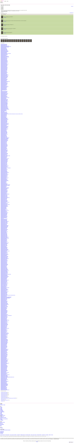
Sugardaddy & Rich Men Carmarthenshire (4, 188)
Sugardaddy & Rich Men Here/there (4, 79)
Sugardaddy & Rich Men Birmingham (4, 243)
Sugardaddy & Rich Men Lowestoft (4, 354)
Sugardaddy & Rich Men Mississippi (4, 247)
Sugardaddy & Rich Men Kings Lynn (4, 119)
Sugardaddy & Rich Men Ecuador (4, 44)
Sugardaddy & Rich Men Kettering (4, 198)
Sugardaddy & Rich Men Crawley (4, 163)
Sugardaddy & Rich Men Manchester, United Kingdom (6, 53)
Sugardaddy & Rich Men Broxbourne (4, 67)
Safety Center (2, 431)
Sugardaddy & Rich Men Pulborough (4, 361)
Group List (1, 410)
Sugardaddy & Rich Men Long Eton (4, 331)
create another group (71, 12)
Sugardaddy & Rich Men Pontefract (4, 363)
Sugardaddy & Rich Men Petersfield (4, 104)
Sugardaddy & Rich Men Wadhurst (4, 343)
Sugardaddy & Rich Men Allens (4, 128)
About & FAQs (2, 416)
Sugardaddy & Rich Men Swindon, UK (4, 50)
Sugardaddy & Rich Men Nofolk (4, 259)
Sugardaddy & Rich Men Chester (4, 45)
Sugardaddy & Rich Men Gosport (4, 136)
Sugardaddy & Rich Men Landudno (4, 49)
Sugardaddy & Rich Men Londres (4, 199)
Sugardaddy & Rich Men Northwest (4, 227)
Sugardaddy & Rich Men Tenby (4, 371)
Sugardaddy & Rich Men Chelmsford (4, 339)
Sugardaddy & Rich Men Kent (3, 207)
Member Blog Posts (2, 415)
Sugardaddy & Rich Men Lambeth (4, 194)
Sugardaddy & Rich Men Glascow (4, 190)
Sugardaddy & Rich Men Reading (4, 308)
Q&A (1, 413)
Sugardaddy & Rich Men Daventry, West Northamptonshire (6, 315)
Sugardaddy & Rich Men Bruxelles (4, 345)
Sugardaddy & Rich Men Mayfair (4, 66)
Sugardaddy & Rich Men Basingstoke (4, 370)
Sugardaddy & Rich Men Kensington (4, 311)
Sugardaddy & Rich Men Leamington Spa (4, 254)
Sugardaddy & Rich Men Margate (4, 112)
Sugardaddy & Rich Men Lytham (4, 219)
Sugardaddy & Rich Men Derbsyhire (4, 150)
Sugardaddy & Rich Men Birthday (4, 52)
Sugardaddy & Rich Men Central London (4, 166)
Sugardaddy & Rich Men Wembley (4, 141)
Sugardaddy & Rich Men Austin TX (4, 151)
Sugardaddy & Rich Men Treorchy (4, 133)
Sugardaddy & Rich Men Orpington (4, 233)
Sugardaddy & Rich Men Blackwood (4, 310)
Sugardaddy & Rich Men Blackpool (4, 255)
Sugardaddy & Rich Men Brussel (4, 114)
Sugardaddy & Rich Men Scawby (4, 351)
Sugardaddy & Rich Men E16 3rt (4, 293)
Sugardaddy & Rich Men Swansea (4, 325)
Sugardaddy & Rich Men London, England (5, 56)
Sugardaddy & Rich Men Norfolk (4, 58)
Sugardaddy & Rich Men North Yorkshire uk (5, 158)
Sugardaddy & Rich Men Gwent (4, 253)
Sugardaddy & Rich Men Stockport (4, 83)
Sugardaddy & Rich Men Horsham (4, 312)
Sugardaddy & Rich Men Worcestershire (4, 314)
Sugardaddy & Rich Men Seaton (4, 217)
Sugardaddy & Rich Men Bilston (4, 232)
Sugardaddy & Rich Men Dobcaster (4, 87)
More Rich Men (7, 434)
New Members (2, 424)
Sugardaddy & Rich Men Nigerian (4, 284)
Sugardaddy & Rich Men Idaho (3, 359)
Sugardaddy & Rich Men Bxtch (3, 82)
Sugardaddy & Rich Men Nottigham (4, 268)
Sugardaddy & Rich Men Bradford (4, 61)
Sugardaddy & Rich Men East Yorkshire (4, 226)
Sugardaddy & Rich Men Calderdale (4, 164)
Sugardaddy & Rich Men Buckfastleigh (4, 51)
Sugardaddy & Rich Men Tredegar (4, 244)
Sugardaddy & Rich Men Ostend (4, 251)
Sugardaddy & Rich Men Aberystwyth (4, 334)
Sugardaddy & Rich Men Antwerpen (4, 145)
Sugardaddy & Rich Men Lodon (4, 382)
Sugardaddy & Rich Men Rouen (4, 215)
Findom (50, 434)
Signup (1, 2)
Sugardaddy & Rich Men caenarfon (4, 162)
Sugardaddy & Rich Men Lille (3, 98)
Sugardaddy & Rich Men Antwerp (4, 265)
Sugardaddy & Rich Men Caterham (4, 377)
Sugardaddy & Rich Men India (3, 300)
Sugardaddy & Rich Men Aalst (3, 78)
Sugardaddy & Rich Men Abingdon (4, 118)
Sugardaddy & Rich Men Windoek (4, 392)
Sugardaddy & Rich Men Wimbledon (4, 103)
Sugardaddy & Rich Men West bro (4, 176)
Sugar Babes (43, 434)
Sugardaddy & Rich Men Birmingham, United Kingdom (6, 46)
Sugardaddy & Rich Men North (3, 329)
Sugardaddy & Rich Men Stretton (4, 122)
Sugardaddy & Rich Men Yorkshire (4, 319)
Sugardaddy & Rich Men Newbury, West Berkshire (5, 184)
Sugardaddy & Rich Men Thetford (4, 365)
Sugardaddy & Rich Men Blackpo (4, 262)
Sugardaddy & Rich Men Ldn (3, 202)
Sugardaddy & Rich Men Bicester (4, 189)
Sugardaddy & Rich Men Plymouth (4, 346)
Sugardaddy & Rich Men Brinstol (4, 80)
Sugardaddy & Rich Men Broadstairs (4, 96)
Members (1, 409)
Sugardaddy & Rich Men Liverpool (4, 248)
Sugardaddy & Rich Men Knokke (4, 214)
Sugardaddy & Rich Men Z (3, 209)
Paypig (52, 434)
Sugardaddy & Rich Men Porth (3, 110)
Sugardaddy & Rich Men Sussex (4, 291)
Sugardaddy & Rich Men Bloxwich (4, 337)
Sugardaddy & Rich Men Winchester (4, 160)
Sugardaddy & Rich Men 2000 (3, 309)
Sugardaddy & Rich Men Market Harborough (5, 187)
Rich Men (1, 434)
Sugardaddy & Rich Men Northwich (4, 106)
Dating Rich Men (39, 434)
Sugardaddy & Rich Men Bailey (4, 357)
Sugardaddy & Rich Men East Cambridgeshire (5, 97)
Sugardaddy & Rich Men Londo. (4, 143)
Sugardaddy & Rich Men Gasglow (4, 298)
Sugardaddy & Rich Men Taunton (4, 295)
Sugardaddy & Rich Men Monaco (4, 230)
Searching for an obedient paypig (4, 285)
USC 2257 (1, 433)
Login (2, 2)
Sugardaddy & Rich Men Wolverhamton (4, 229)
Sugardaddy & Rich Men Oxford (4, 157)
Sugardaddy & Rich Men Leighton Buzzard (5, 258)
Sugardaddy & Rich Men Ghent (4, 142)
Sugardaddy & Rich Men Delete (4, 135)
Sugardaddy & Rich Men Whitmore (4, 121)
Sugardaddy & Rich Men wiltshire (4, 387)
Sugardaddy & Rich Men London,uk (4, 294)
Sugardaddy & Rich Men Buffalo (4, 240)
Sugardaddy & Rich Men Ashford (4, 356)
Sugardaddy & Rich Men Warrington (4, 54)
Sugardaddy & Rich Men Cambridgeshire (4, 138)
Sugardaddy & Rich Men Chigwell (4, 223)
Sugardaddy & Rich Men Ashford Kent (4, 203)
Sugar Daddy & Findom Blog (4, 418)
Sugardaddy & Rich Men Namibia (4, 393)
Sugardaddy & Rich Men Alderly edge (4, 159)
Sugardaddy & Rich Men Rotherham (4, 271)
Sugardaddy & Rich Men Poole (3, 266)
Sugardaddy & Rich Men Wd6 (3, 332)
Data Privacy (1, 432)
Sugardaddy (18, 434)
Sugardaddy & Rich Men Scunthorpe (4, 74)
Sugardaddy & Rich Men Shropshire (4, 65)
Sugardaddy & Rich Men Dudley (4, 358)
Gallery (1, 412)
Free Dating (46, 434)
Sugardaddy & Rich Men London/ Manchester (5, 287)
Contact (1, 419)
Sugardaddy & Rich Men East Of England (4, 225)
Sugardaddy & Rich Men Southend (4, 389)
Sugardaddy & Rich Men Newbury (4, 201)
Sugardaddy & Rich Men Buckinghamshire (5, 270)
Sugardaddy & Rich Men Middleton (4, 171)
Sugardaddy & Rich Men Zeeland (4, 63)
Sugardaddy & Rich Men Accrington (4, 222)
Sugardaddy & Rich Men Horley (4, 307)
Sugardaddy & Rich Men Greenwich (4, 200)
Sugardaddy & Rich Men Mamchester (4, 72)
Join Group (72, 6)
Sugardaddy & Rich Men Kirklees (4, 327)
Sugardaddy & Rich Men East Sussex (4, 316)
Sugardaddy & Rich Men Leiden (4, 241)
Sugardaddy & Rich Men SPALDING (4, 324)
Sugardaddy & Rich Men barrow (4, 192)
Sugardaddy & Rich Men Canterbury (4, 245)
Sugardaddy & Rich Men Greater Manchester (5, 328)
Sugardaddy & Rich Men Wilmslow (4, 59)
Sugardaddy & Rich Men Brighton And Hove (5, 172)
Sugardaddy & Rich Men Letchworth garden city (5, 197)
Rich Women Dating (27, 434)
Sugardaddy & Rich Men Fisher (4, 88)
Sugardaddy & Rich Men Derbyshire (4, 277)
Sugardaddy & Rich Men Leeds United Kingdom (5, 204)
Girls (1, 425)
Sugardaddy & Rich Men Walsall (4, 261)
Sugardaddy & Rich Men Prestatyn (4, 71)
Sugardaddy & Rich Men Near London (4, 99)
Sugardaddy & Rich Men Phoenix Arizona (4, 249)
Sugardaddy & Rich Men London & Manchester (5, 374)
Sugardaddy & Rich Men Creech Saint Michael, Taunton (6, 297)
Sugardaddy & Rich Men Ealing (4, 330)
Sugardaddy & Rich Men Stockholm (4, 394)
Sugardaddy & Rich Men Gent (3, 364)
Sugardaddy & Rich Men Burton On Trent (4, 180)
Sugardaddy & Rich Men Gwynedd (4, 211)
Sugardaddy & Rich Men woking (4, 224)
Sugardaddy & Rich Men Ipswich (4, 130)
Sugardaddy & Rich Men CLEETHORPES (5, 221)
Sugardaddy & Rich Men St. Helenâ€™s (4, 93)
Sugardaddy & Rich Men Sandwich (4, 349)
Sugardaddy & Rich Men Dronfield (4, 70)
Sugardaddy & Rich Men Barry (3, 117)
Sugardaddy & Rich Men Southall (4, 320)
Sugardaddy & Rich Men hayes (3, 208)
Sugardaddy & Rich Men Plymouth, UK (4, 212)
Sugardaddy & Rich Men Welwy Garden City (5, 372)
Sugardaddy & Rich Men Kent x (4, 290)
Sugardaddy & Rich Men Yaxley (4, 283)
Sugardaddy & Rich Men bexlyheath (4, 77)
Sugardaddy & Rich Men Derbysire (4, 263)
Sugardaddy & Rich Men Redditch (4, 278)
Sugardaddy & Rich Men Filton (3, 388)
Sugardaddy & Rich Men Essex (3, 286)
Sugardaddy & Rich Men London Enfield (4, 174)
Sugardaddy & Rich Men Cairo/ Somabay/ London (5, 155)
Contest (1, 407)
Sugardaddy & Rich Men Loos (3, 85)
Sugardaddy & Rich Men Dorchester (4, 301)
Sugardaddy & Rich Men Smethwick (4, 173)
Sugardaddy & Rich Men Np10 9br (4, 146)
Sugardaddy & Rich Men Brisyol (4, 193)
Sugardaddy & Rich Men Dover (4, 125)
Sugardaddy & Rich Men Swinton (4, 305)
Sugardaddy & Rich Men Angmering (4, 123)
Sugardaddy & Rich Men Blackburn (4, 342)
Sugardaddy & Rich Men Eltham (4, 167)
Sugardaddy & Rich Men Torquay (4, 228)
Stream (1, 408)
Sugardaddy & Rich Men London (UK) (4, 340)
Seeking (4, 434)
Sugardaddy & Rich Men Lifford (4, 242)
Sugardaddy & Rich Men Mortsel (4, 338)
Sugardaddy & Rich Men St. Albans (4, 100)
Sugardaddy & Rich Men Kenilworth (4, 257)
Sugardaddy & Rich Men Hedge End (4, 373)
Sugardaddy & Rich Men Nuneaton (4, 127)
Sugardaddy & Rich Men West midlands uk (5, 124)
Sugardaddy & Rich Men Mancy (4, 348)
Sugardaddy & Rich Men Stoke (3, 380)
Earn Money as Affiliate (3, 417)
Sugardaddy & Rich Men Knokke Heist (4, 379)
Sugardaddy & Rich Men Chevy (4, 115)
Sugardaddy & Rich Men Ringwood (4, 102)
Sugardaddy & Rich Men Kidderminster (4, 140)
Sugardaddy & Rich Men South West (4, 375)
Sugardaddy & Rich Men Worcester (4, 239)
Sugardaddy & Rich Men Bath (3, 149)
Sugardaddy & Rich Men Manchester (4, 68)
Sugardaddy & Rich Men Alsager (4, 369)
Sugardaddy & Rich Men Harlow (4, 147)
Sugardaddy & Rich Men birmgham (4, 260)
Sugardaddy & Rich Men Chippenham (4, 205)
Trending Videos (2, 411)
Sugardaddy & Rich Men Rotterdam (4, 60)
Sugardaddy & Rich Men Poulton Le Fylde (5, 210)
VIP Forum (1, 414)
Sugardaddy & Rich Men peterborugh (4, 169)
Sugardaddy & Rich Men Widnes (4, 344)
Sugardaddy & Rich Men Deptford (4, 236)
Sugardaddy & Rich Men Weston (4, 154)
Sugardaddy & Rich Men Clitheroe (4, 347)
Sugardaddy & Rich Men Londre (4, 57)
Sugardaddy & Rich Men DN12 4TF (4, 175)
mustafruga (5, 17)
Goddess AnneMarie (2, 111)
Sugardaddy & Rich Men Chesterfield (4, 352)
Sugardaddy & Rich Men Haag (3, 95)
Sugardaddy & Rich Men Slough (4, 383)
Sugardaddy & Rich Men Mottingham (4, 113)
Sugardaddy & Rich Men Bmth (3, 181)
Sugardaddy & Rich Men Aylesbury (4, 235)
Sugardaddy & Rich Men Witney (4, 129)
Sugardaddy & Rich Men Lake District (4, 376)
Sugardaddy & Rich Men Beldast (4, 179)
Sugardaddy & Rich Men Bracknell (4, 64)
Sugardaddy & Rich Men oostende (4, 89)
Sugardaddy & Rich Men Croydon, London (5, 333)
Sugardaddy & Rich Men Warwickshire (4, 252)
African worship (2, 218)
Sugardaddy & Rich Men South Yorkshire (4, 86)
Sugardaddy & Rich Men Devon (4, 186)
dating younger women (34, 434)
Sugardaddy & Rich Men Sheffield (4, 191)
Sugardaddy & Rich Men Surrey (4, 282)
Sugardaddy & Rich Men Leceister (4, 156)
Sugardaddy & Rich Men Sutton (4, 336)
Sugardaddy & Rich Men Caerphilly (4, 132)
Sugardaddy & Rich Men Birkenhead (4, 275)
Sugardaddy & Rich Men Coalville (4, 368)
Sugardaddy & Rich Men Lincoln (4, 62)
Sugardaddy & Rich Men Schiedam (4, 234)
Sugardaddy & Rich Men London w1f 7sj (4, 289)
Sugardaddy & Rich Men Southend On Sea (5, 304)
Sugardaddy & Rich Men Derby (4, 246)
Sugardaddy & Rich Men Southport (4, 196)
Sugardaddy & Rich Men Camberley (4, 237)
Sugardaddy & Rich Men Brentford (4, 75)
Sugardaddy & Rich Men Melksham (4, 92)
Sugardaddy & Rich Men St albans (4, 318)
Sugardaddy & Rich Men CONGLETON (4, 269)
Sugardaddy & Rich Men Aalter (3, 178)
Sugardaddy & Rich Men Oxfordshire (4, 384)
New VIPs (1, 423)
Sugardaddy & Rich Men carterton (4, 280)
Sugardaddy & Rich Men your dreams (4, 306)
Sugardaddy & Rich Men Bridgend (4, 288)
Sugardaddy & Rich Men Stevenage (4, 366)
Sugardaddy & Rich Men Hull (3, 386)
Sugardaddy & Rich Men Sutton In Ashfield (5, 276)
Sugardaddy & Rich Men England (4, 381)
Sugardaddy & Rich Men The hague (4, 341)
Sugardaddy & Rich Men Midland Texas (4, 206)
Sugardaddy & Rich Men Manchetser (4, 139)
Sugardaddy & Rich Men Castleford (4, 267)
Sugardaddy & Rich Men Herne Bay (4, 323)
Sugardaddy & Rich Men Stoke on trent (4, 126)
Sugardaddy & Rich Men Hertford (4, 220)
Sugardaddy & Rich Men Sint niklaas (4, 161)
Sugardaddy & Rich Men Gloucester (4, 385)
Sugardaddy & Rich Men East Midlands (4, 272)
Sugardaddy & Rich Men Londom (4, 101)
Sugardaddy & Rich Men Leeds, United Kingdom (5, 81)
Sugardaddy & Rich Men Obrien (4, 362)
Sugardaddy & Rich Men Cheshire (4, 250)
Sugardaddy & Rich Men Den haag (4, 120)
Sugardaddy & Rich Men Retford (4, 367)
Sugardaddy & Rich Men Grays (4, 182)
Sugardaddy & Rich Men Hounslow (4, 148)
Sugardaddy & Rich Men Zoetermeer (4, 144)
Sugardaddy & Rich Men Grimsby (4, 326)
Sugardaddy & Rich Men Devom (4, 296)
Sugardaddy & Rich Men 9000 (3, 47)
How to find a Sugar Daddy (13, 434)
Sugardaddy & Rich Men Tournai (4, 279)
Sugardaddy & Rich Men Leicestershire (4, 76)
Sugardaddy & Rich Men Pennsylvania (4, 153)
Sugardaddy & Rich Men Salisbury (4, 69)
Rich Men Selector (2, 422)
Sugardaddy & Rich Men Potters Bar (4, 183)
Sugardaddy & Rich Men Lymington (4, 281)
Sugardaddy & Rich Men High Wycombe (4, 108)
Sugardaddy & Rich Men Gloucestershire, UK (5, 137)
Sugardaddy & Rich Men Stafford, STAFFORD (5, 185)
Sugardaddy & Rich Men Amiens (4, 355)
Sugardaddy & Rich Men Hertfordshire (4, 350)
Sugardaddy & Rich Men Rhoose (4, 168)
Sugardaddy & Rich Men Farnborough (4, 273)
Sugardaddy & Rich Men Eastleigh (4, 94)
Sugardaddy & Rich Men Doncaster (4, 216)
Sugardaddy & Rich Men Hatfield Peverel (4, 165)
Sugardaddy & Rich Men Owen (4, 313)
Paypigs (1, 90)
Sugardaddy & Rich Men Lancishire (4, 105)
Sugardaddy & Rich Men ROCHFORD (4, 264)
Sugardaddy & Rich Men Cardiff (4, 322)
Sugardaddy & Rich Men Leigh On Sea (4, 303)
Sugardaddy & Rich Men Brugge (4, 131)
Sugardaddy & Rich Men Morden (4, 84)
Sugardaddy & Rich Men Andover (4, 321)
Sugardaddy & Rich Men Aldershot (4, 302)
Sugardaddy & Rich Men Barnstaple (4, 107)
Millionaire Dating (22, 434)
